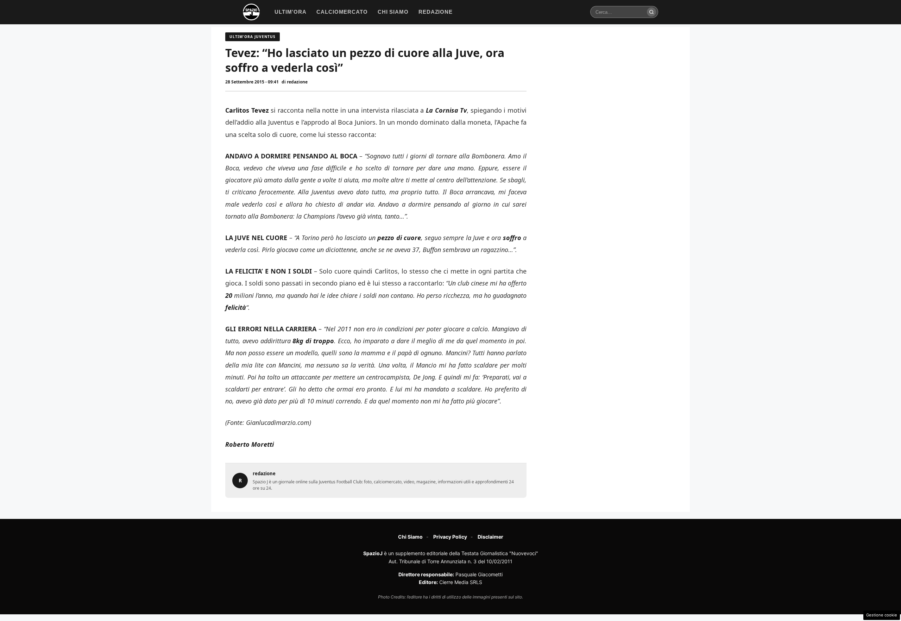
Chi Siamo (410, 537)
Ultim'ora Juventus (252, 36)
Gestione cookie (881, 615)
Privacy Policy (450, 537)
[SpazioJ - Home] (251, 12)
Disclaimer (490, 537)
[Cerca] (651, 12)
